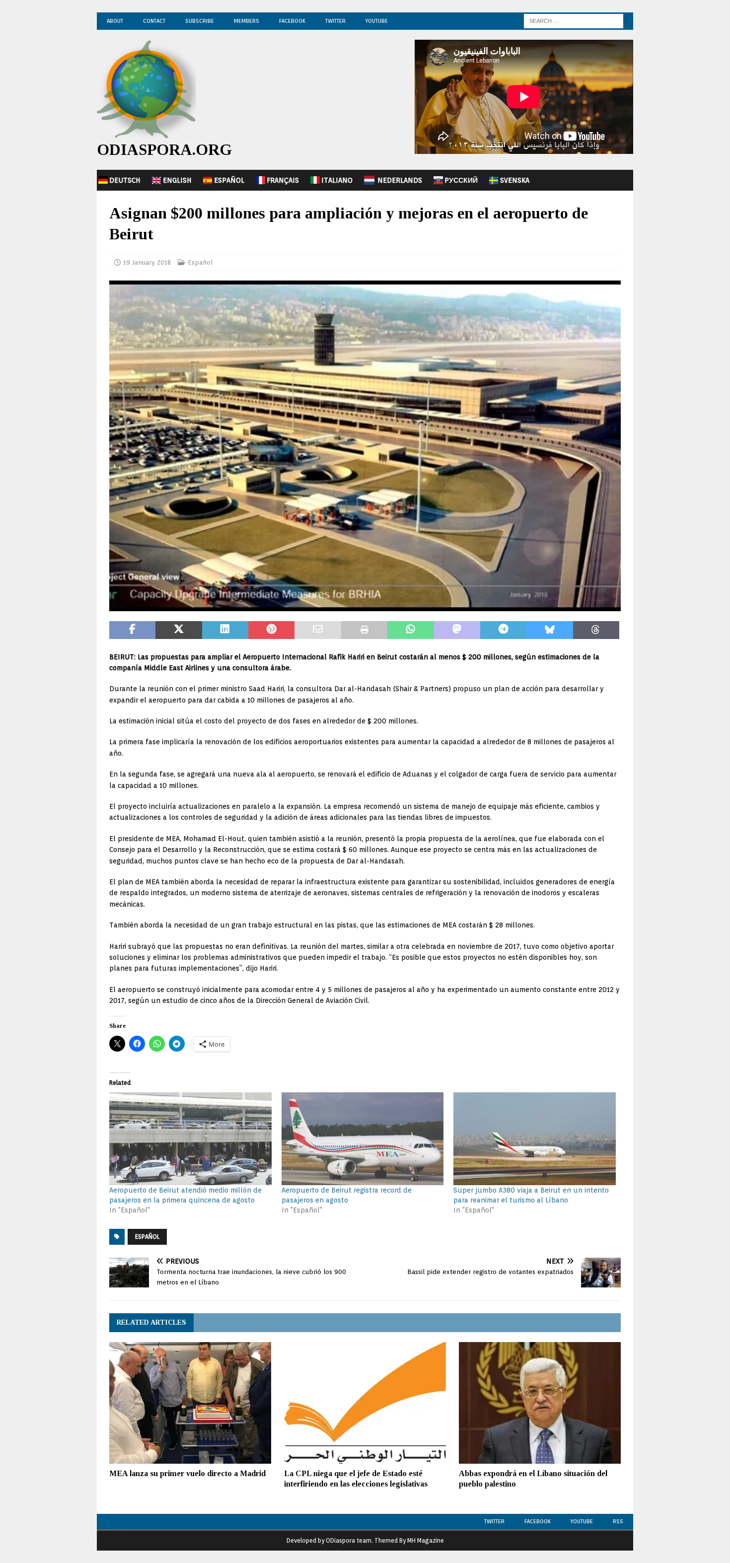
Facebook (292, 20)
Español (229, 180)
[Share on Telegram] (503, 630)
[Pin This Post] (271, 630)
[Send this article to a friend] (317, 630)
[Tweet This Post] (178, 630)
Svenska (514, 180)
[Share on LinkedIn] (225, 630)
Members (246, 20)
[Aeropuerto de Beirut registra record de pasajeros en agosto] (363, 1138)
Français (283, 180)
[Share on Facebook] (132, 630)
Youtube (582, 1521)
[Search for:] (573, 20)
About (115, 20)
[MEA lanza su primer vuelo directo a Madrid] (190, 1403)
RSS (618, 1521)
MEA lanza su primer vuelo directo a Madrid (187, 1473)
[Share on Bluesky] (549, 630)
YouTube (376, 20)
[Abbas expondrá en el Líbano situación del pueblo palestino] (540, 1403)
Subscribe (199, 20)
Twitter (335, 20)
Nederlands (399, 180)
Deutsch (125, 180)
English (177, 180)
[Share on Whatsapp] (410, 630)
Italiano (337, 180)
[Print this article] (364, 630)
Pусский (461, 180)
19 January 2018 (147, 262)
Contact (154, 20)
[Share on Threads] (596, 630)
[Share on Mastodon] (457, 630)
